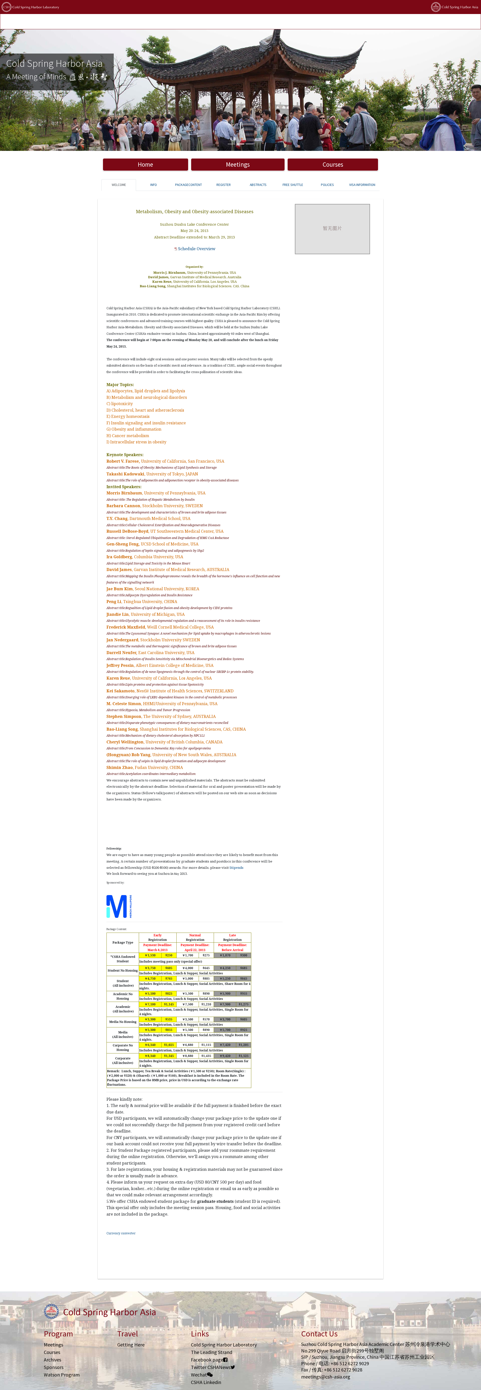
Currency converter (121, 1233)
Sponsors (53, 1367)
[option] (240, 90)
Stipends (236, 867)
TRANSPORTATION (111, 22)
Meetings (238, 164)
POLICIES (216, 22)
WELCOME (119, 185)
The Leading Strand (211, 1352)
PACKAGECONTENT (188, 185)
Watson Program (62, 1374)
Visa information (362, 185)
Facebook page (207, 1359)
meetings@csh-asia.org (325, 1376)
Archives (52, 1359)
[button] (36, 90)
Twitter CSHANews (210, 1367)
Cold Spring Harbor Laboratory (224, 1344)
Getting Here (131, 1344)
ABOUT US (236, 22)
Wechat (199, 1374)
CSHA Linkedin (206, 1382)
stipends (196, 22)
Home (145, 164)
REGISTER (223, 185)
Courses (333, 164)
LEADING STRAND (170, 22)
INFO (153, 185)
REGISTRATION (80, 22)
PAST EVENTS (141, 22)
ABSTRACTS (258, 185)
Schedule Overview (196, 248)
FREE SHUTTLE (293, 185)
